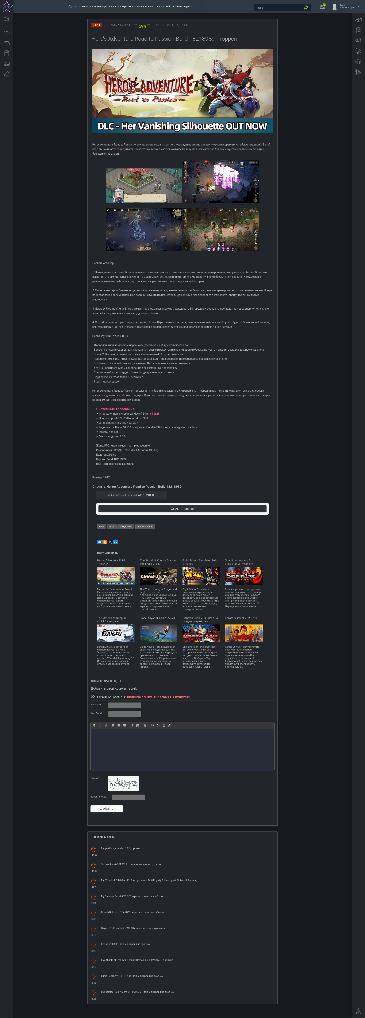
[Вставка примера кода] (158, 725)
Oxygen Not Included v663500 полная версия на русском (133, 928)
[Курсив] (100, 725)
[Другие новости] (6, 53)
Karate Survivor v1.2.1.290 (241, 618)
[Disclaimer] (6, 74)
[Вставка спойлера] (164, 725)
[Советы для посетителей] (358, 41)
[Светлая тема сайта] (358, 51)
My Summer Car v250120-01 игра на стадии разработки (132, 896)
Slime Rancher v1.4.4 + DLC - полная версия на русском (132, 976)
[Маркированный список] (132, 725)
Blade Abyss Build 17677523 (157, 618)
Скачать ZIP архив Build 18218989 (133, 495)
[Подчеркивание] (106, 725)
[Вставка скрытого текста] (169, 725)
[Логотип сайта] (6, 6)
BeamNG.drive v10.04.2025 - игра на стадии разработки (132, 912)
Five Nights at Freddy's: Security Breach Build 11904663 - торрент (137, 960)
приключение (145, 526)
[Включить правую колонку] (358, 61)
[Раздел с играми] (6, 32)
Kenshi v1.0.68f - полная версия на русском (126, 944)
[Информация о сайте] (6, 64)
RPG (101, 526)
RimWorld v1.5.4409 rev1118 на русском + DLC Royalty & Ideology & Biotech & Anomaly (149, 880)
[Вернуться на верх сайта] (358, 1012)
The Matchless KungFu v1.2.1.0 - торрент (111, 619)
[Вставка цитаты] (152, 725)
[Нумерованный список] (137, 725)
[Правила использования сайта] (358, 30)
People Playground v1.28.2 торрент (120, 848)
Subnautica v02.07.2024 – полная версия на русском (131, 864)
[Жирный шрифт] (94, 725)
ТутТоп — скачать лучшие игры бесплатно (96, 6)
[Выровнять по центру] (119, 725)
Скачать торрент (182, 508)
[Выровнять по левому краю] (113, 725)
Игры (124, 6)
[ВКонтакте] (99, 542)
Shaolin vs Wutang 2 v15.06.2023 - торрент (239, 562)
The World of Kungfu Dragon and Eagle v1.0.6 (158, 562)
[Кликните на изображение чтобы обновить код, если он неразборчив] (123, 790)
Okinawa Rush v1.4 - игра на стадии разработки (200, 619)
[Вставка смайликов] (145, 725)
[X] (110, 542)
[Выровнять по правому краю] (124, 725)
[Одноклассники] (104, 542)
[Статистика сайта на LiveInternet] (347, 1014)
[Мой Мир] (115, 542)
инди (111, 526)
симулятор (126, 526)
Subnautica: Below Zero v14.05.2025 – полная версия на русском (138, 991)
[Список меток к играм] (6, 43)
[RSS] (358, 72)
